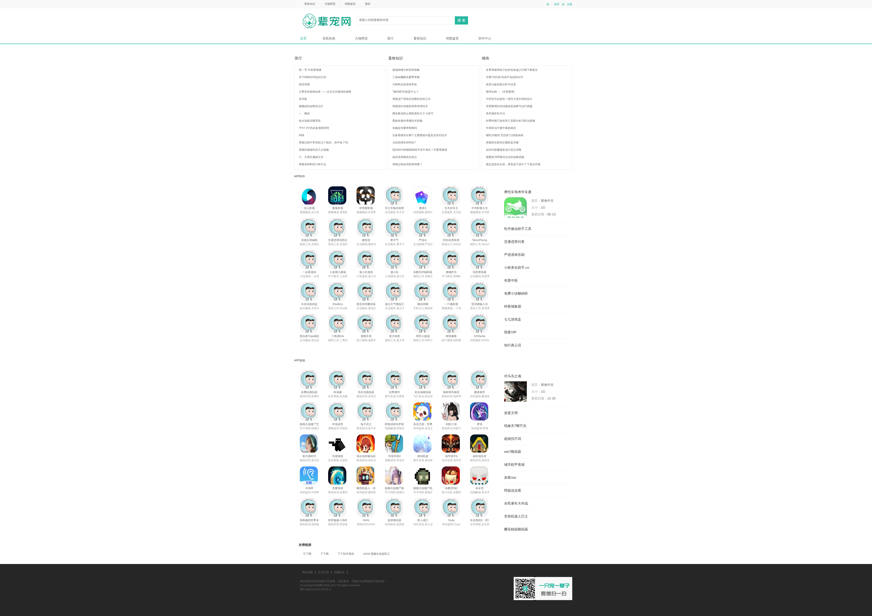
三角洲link (338, 336)
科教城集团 (512, 306)
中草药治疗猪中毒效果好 (501, 128)
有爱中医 (511, 280)
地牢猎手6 (451, 456)
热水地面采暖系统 (310, 120)
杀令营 (480, 488)
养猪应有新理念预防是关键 (502, 142)
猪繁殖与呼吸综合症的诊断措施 (505, 157)
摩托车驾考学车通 (517, 192)
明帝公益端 (423, 336)
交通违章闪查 (514, 242)
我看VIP (510, 332)
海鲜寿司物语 (451, 392)
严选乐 (423, 240)
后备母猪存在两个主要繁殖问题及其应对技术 (419, 135)
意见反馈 (323, 572)
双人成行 (422, 520)
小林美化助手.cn (516, 267)
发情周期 (304, 84)
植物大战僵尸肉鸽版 (425, 488)
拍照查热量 (479, 272)
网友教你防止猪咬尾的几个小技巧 (412, 113)
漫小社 (394, 272)
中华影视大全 (479, 208)
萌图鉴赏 (350, 3)
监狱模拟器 (394, 520)
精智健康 (451, 336)
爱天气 (394, 240)
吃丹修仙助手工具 (517, 229)
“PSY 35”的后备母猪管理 (314, 128)
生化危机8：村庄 (480, 520)
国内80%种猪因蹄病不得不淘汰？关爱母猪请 (419, 149)
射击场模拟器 (423, 392)
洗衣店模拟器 (366, 392)
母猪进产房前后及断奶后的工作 (411, 99)
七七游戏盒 (512, 319)
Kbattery (338, 304)
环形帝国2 (394, 456)
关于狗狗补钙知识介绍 (312, 77)
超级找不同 (512, 439)
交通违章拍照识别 (339, 240)
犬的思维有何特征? (404, 142)
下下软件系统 (346, 553)
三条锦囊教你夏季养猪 (406, 77)
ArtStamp (479, 336)
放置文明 (511, 413)
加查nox (510, 477)
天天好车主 (451, 208)
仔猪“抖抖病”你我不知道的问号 (504, 77)
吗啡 (301, 135)
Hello (366, 520)
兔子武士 (366, 424)
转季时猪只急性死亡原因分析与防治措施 (510, 120)
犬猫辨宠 (330, 3)
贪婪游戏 (337, 488)
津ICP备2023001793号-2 (315, 589)
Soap (451, 520)
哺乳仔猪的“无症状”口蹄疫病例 (504, 135)
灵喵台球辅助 (309, 240)
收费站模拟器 (309, 392)
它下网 (307, 553)
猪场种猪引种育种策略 (406, 69)
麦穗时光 (451, 272)
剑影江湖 (451, 424)
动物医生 (339, 572)
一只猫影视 (451, 304)
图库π (422, 208)
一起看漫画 (309, 272)
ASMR (309, 488)
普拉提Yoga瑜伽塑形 (312, 336)
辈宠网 (328, 21)
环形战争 (337, 424)
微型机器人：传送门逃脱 (371, 488)
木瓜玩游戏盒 (309, 304)
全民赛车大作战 (516, 503)
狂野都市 (394, 392)
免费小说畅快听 (516, 293)
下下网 (324, 553)
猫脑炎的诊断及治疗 (311, 106)
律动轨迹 (422, 456)
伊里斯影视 (366, 208)
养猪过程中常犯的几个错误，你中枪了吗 (323, 142)
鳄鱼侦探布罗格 (394, 424)
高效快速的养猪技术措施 (407, 120)
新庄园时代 (309, 456)
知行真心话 (512, 345)
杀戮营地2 (451, 488)
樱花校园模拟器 (516, 529)
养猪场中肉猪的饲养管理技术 (410, 106)
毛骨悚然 (337, 456)
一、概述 (304, 113)
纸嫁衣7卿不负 (515, 426)
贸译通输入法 (479, 304)
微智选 (366, 240)
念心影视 (309, 208)
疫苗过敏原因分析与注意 (501, 84)
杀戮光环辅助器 (422, 272)
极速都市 (479, 392)
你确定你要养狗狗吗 (404, 128)
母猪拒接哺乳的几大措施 (314, 149)
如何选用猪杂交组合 (404, 157)
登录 (557, 4)
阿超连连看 (512, 490)
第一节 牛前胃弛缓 (310, 69)
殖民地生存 (479, 456)
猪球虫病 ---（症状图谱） (501, 91)
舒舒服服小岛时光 (339, 520)
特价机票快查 (451, 240)
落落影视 (337, 208)
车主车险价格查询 (396, 208)
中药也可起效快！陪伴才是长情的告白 (509, 99)
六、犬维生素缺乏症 (311, 157)
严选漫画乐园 (514, 254)
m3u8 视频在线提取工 (376, 553)
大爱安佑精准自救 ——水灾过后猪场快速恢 (325, 91)
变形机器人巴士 (516, 516)
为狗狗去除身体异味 (404, 84)
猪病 (367, 3)
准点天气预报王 (394, 304)
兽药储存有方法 (495, 113)
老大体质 (394, 336)
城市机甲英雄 (514, 464)
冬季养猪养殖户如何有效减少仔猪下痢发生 (512, 69)
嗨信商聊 (422, 304)
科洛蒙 (338, 392)
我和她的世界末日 (311, 520)
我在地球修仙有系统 (369, 456)
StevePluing (479, 240)
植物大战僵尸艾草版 (312, 424)
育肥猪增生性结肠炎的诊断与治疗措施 (509, 106)
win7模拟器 (512, 451)
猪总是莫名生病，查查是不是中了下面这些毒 (513, 164)
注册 (569, 4)
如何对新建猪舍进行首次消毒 (503, 149)
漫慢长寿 (366, 336)
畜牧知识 (309, 3)
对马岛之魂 (512, 376)
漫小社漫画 (366, 272)
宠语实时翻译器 (366, 304)
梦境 (479, 424)
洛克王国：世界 (422, 424)
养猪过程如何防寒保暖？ (407, 164)
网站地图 (307, 572)
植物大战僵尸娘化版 (397, 488)
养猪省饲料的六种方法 (312, 164)
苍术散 (303, 99)
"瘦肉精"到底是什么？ (405, 91)
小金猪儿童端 (337, 272)
